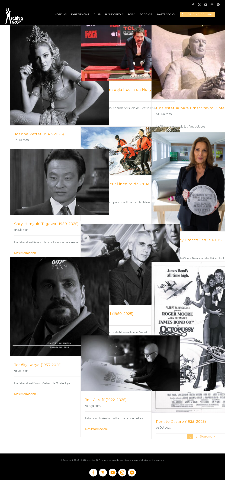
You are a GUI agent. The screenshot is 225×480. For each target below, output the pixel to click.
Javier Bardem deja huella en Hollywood (124, 89)
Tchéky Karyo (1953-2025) (38, 365)
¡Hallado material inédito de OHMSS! (120, 184)
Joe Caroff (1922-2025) (106, 400)
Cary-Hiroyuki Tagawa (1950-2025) (46, 224)
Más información (25, 253)
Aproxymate (158, 460)
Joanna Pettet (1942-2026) (39, 134)
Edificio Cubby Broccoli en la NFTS (189, 240)
